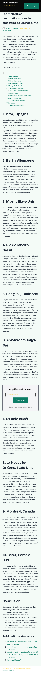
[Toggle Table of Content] (3, 73)
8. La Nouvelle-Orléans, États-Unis (19, 95)
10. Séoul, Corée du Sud (17, 100)
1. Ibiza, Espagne (13, 76)
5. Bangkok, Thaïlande (15, 86)
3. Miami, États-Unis (14, 81)
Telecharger (20, 400)
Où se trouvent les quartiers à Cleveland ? (22, 652)
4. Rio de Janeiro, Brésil (15, 83)
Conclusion (12, 103)
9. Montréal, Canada (14, 98)
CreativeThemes (8, 671)
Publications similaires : (19, 105)
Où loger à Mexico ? (13, 660)
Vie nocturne (7, 30)
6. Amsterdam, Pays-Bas (16, 88)
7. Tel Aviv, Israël (13, 93)
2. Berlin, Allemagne (14, 78)
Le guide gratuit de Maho (20, 91)
